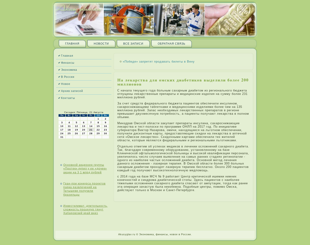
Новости (101, 43)
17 (62, 130)
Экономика (69, 69)
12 (76, 126)
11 (69, 126)
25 (69, 133)
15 (98, 126)
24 (62, 133)
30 (105, 133)
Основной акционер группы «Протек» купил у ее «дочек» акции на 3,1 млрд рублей (85, 168)
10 (62, 126)
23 (105, 130)
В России (67, 76)
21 (91, 130)
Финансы (67, 62)
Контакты (68, 98)
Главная (72, 43)
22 (98, 130)
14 (91, 126)
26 (76, 133)
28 (91, 133)
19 (76, 130)
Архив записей (72, 91)
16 (105, 126)
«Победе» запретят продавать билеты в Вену (159, 61)
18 (69, 130)
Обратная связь (171, 43)
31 (62, 137)
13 (83, 126)
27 (83, 133)
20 (83, 130)
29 (98, 133)
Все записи (133, 43)
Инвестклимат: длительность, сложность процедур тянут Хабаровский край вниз (85, 209)
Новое (65, 84)
